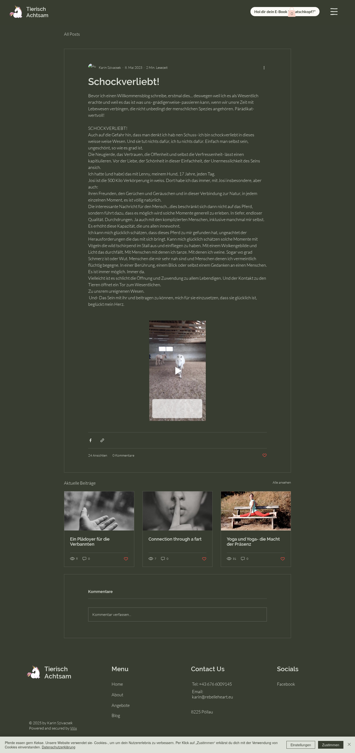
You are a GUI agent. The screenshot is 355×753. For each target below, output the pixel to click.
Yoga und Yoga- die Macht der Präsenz (253, 542)
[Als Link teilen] (102, 440)
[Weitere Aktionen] (264, 67)
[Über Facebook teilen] (90, 440)
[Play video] (177, 371)
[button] (334, 11)
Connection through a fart (175, 539)
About (117, 694)
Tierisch (56, 669)
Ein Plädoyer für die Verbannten (90, 542)
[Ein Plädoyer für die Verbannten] (99, 510)
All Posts (72, 34)
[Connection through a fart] (178, 510)
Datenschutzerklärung (58, 747)
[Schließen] (349, 744)
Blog (116, 715)
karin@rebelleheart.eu (212, 696)
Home (117, 684)
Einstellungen (301, 744)
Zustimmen (330, 744)
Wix (73, 728)
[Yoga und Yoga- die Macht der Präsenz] (256, 510)
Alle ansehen (282, 482)
